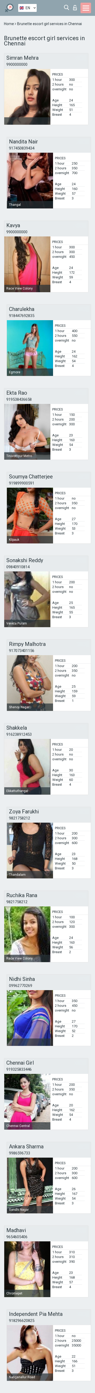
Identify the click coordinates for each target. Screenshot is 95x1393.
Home (9, 24)
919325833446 (19, 1069)
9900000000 (16, 64)
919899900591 (21, 483)
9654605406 (16, 1236)
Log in (76, 6)
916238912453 (19, 734)
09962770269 (20, 985)
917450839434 (21, 148)
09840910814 (18, 567)
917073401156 (21, 650)
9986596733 (19, 1153)
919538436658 (19, 399)
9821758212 (19, 818)
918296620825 (21, 1320)
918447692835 (21, 315)
